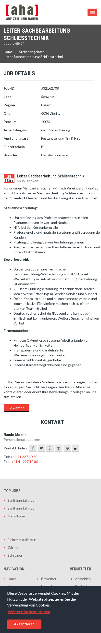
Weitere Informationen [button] (29, 611)
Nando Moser (15, 434)
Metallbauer (17, 516)
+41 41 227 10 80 (24, 461)
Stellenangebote (32, 52)
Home (8, 52)
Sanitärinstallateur (22, 500)
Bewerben (17, 408)
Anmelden (83, 579)
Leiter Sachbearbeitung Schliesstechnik (34, 56)
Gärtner (14, 547)
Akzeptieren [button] (24, 624)
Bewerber (48, 579)
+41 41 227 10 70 (24, 457)
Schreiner (15, 555)
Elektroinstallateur (22, 540)
